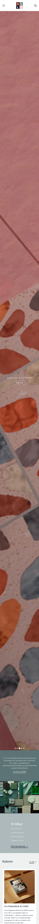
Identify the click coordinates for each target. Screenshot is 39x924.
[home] (19, 5)
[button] (3, 5)
